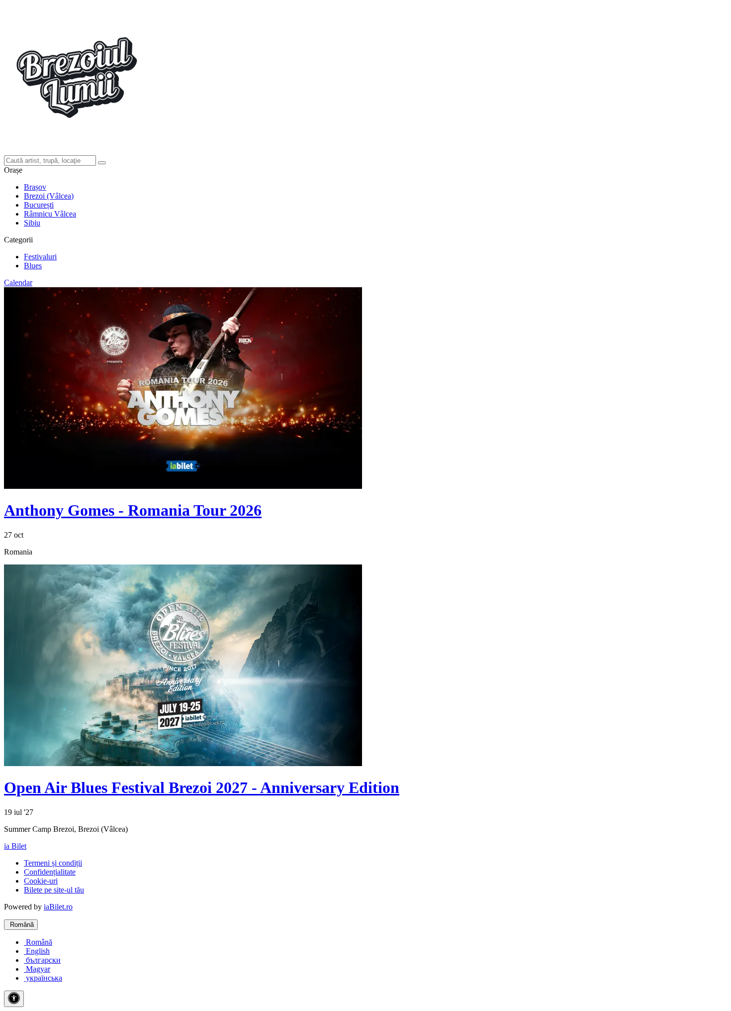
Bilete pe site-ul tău (54, 890)
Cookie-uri (41, 881)
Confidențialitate (50, 872)
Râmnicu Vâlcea (50, 214)
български (42, 960)
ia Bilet (15, 846)
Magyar (37, 969)
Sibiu (32, 223)
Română (21, 924)
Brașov (35, 187)
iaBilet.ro (58, 906)
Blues (33, 265)
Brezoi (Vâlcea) (49, 196)
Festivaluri (40, 256)
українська (43, 978)
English (37, 951)
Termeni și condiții (53, 863)
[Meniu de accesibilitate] (14, 999)
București (39, 205)
